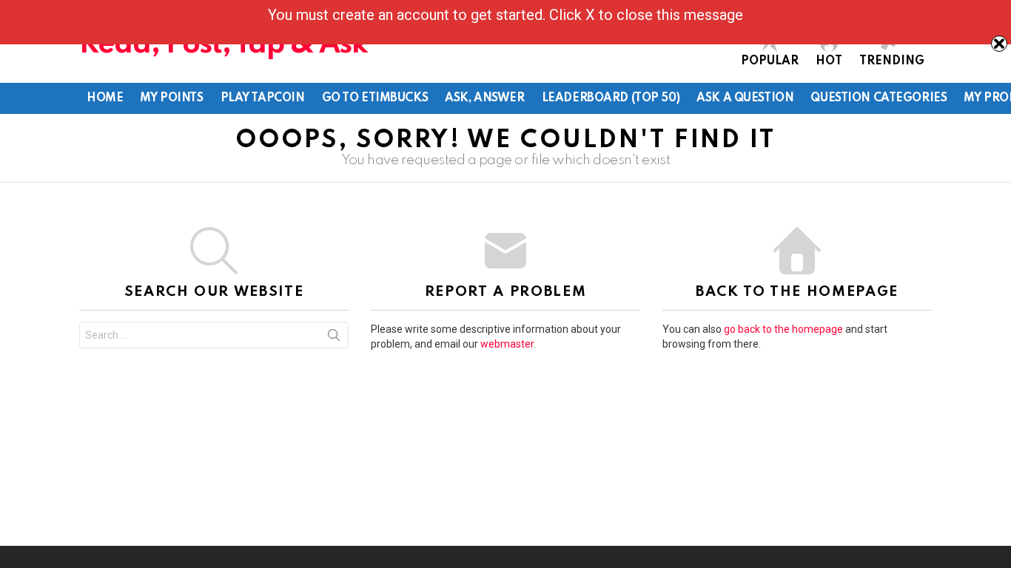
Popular (770, 61)
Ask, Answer (484, 98)
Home (105, 98)
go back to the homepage (783, 329)
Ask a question (744, 98)
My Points (171, 98)
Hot (829, 61)
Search (334, 338)
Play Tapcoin (263, 98)
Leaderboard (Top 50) (611, 98)
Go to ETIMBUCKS (375, 98)
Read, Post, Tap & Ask (223, 44)
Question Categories (878, 98)
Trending (891, 61)
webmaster (507, 344)
